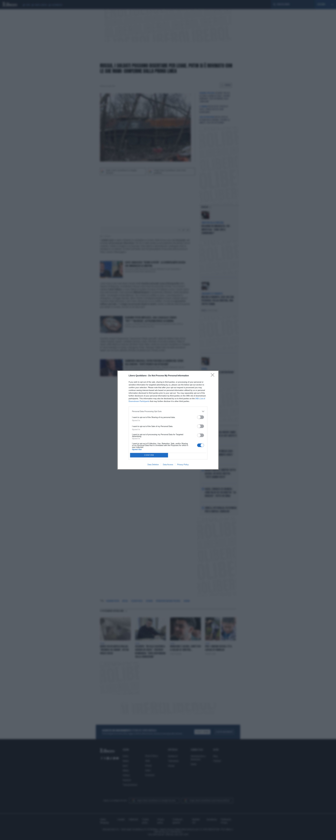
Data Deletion (153, 464)
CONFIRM (149, 455)
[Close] (213, 375)
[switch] (200, 417)
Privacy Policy (183, 464)
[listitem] (168, 411)
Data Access (168, 464)
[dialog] (168, 420)
